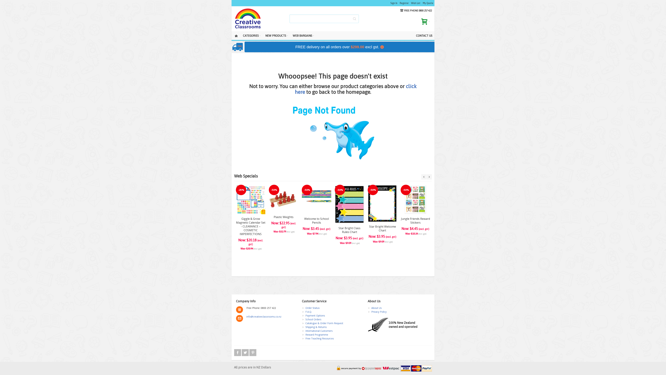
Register (404, 3)
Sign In (393, 3)
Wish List (415, 3)
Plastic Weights (283, 217)
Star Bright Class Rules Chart (349, 230)
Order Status (312, 308)
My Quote (428, 3)
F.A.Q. (308, 311)
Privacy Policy (379, 311)
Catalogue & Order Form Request (324, 323)
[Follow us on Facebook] (238, 352)
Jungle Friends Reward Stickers (415, 220)
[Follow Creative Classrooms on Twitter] (245, 352)
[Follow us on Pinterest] (252, 352)
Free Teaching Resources (319, 338)
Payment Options (315, 315)
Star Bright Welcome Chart (382, 228)
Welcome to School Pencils (316, 220)
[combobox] (324, 18)
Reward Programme (316, 334)
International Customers (319, 330)
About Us (376, 308)
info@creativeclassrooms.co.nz (263, 316)
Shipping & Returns (316, 327)
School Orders (313, 319)
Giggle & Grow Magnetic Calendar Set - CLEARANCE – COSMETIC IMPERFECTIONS (250, 226)
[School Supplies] (248, 19)
